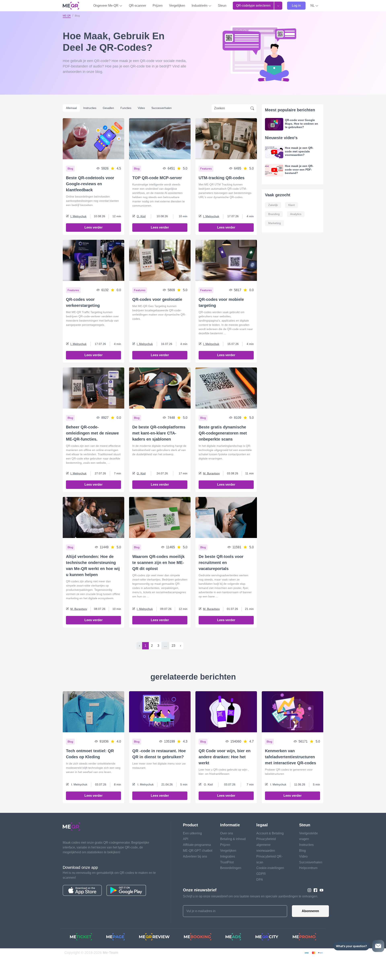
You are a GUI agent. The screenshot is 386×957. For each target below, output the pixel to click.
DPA (259, 879)
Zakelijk (273, 205)
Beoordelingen (230, 868)
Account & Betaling (270, 833)
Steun (222, 5)
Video (141, 108)
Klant (291, 205)
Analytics (295, 214)
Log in (296, 5)
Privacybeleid (266, 839)
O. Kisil (141, 216)
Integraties (227, 856)
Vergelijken (177, 5)
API (185, 839)
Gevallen (108, 108)
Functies (125, 108)
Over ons (226, 833)
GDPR (261, 873)
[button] (314, 6)
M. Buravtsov (211, 473)
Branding (274, 214)
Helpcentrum (308, 868)
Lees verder (93, 227)
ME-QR (67, 15)
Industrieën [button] (200, 5)
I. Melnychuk (78, 216)
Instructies (89, 108)
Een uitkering (192, 833)
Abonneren (310, 911)
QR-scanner (137, 5)
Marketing (274, 223)
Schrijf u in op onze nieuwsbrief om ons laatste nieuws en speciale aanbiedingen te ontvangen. (250, 896)
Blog (302, 850)
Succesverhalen (161, 108)
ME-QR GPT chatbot (197, 850)
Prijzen (158, 5)
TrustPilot (227, 862)
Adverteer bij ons (195, 856)
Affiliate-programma (197, 844)
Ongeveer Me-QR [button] (106, 5)
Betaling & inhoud (233, 839)
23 (173, 645)
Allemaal (71, 108)
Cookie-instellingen (270, 868)
